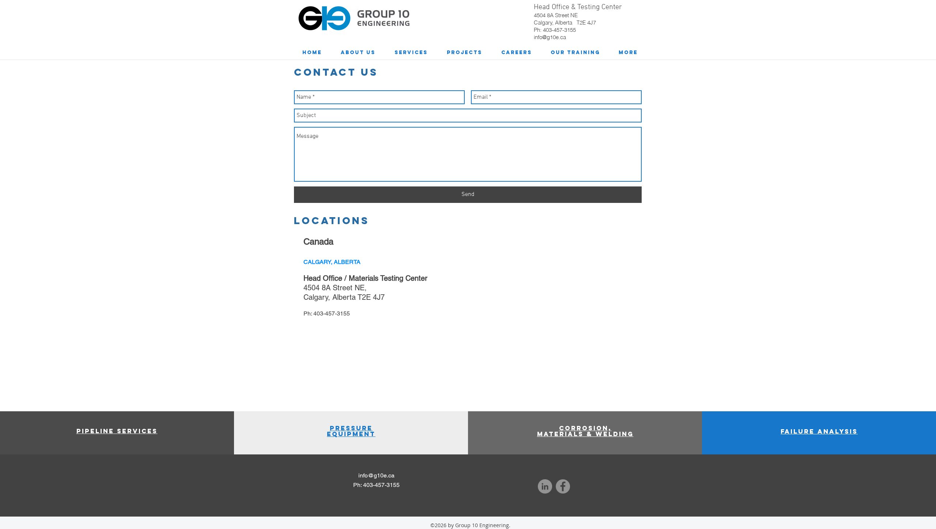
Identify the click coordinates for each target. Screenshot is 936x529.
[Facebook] (563, 486)
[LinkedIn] (545, 486)
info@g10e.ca (550, 37)
